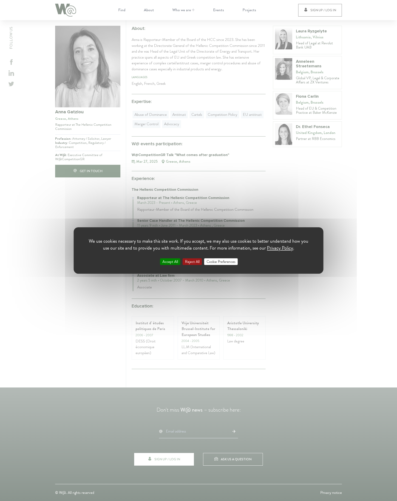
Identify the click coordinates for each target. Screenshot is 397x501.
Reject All (192, 261)
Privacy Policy (280, 248)
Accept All (170, 261)
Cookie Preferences (221, 261)
